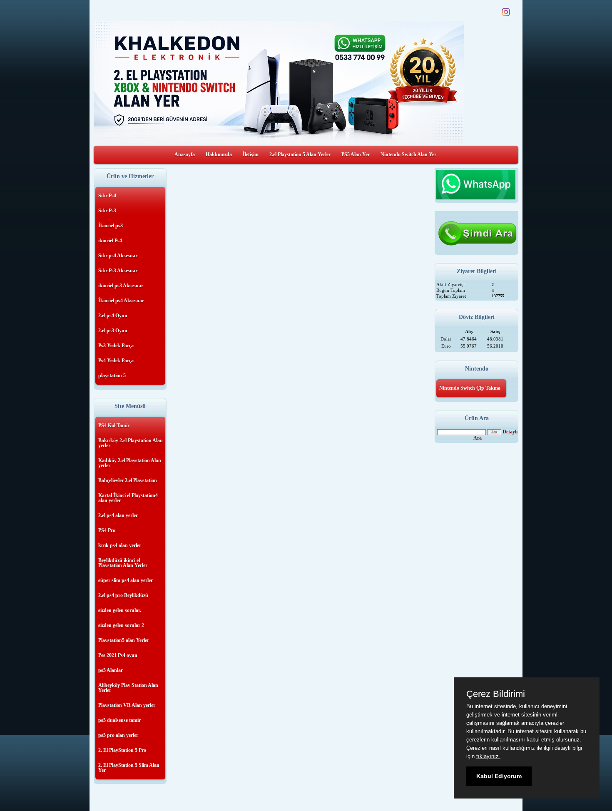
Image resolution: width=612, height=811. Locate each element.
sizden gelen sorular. (119, 610)
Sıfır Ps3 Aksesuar (117, 271)
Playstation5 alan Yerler (123, 640)
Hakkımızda (219, 154)
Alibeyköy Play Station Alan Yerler (128, 687)
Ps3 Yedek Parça (116, 345)
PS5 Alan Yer (355, 154)
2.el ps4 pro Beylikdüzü (123, 595)
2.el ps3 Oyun (112, 330)
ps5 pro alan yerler (118, 735)
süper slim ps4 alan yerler (125, 580)
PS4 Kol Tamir (113, 425)
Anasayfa (184, 154)
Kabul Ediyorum (499, 776)
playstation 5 (112, 375)
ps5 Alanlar (110, 670)
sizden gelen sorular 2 (121, 625)
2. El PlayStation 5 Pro (122, 750)
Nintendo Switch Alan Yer (408, 154)
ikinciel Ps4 (110, 241)
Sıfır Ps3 (107, 211)
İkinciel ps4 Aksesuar (121, 301)
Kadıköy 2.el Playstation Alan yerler (129, 463)
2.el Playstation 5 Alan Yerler (300, 154)
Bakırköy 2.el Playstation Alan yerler (130, 443)
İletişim (251, 154)
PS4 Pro (106, 530)
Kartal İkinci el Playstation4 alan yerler (128, 498)
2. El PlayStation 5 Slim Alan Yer (128, 767)
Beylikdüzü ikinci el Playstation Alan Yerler (122, 562)
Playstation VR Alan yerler (126, 705)
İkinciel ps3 (110, 226)
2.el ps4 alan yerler (118, 515)
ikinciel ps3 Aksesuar (120, 286)
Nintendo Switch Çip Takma (469, 388)
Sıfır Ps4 (107, 196)
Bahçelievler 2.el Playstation (127, 480)
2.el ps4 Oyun (112, 315)
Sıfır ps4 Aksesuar (117, 256)
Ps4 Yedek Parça (116, 360)
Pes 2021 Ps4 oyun (117, 655)
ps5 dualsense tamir (119, 720)
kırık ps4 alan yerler (119, 545)
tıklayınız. (488, 756)
